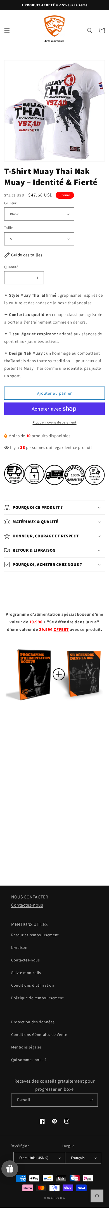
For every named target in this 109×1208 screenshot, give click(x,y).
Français (77, 1157)
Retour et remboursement (35, 934)
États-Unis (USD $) (33, 1157)
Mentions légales (26, 1047)
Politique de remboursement (37, 997)
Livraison (19, 947)
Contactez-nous (27, 905)
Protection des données (32, 1021)
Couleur (10, 203)
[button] (7, 30)
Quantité (11, 266)
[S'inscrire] (91, 1100)
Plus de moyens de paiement (55, 422)
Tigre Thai (59, 1197)
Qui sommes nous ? (28, 1059)
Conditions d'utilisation (32, 985)
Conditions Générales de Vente (39, 1034)
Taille (8, 227)
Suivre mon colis (26, 972)
